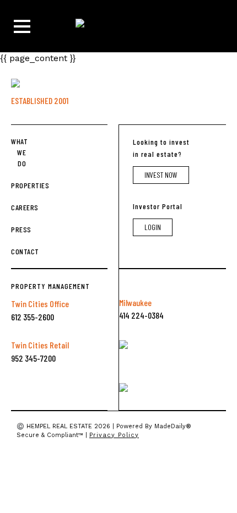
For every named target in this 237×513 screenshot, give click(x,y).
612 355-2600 (32, 317)
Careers (18, 207)
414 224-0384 (141, 315)
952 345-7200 (33, 358)
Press (18, 229)
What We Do (18, 152)
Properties (18, 185)
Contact (18, 251)
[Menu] (22, 26)
